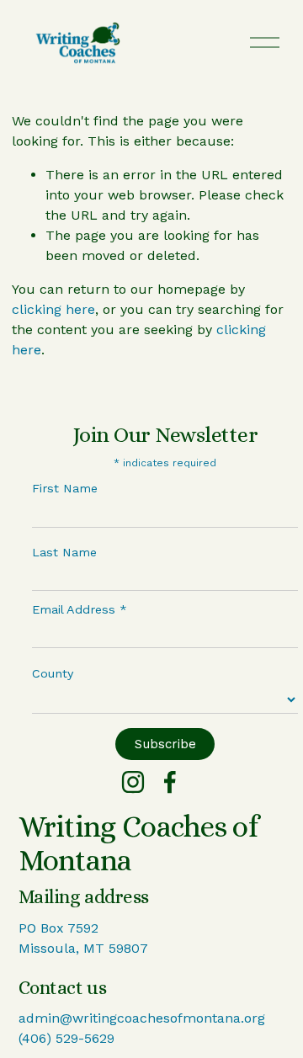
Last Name (64, 552)
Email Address (79, 609)
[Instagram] (133, 782)
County (52, 673)
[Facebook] (170, 782)
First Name (65, 488)
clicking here (53, 309)
